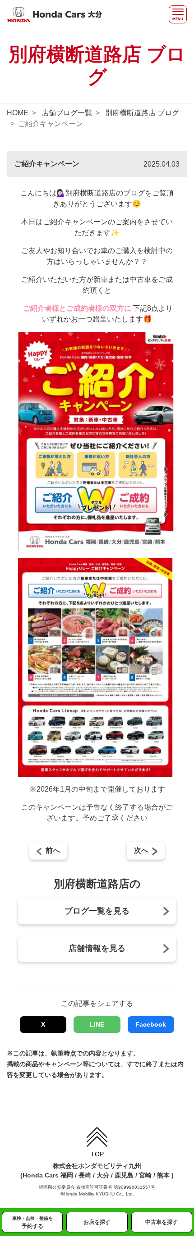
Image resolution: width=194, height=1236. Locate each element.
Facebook (150, 1024)
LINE (97, 1024)
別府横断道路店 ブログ (142, 113)
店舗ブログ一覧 (67, 113)
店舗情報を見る (97, 948)
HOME (17, 113)
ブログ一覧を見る (97, 910)
